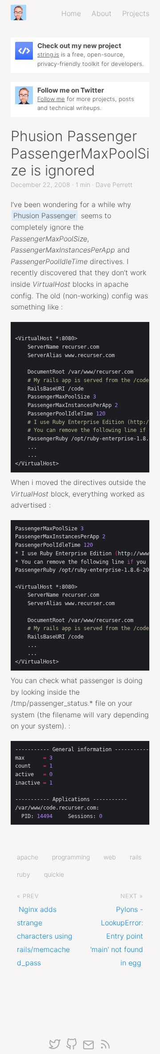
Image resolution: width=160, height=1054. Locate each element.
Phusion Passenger (44, 215)
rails (135, 857)
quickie (54, 874)
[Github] (71, 1048)
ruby (23, 874)
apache (27, 857)
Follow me (51, 98)
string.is (48, 54)
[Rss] (105, 1048)
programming (71, 857)
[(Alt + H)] (20, 13)
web (110, 857)
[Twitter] (54, 1048)
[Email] (88, 1048)
